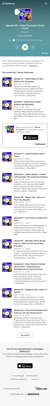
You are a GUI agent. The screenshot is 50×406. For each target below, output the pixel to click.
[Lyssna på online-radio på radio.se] (41, 388)
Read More (33, 66)
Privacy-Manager (18, 376)
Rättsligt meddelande (19, 379)
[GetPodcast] (8, 3)
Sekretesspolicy (32, 376)
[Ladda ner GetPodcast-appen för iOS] (30, 137)
